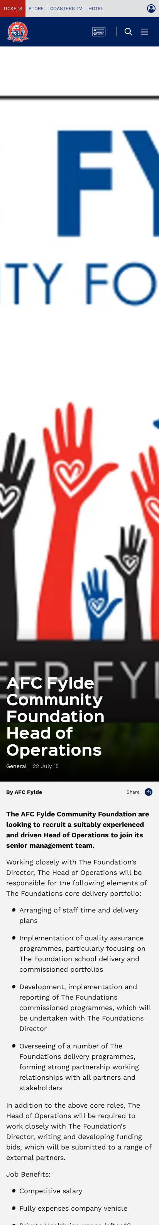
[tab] (12, 8)
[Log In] (151, 8)
